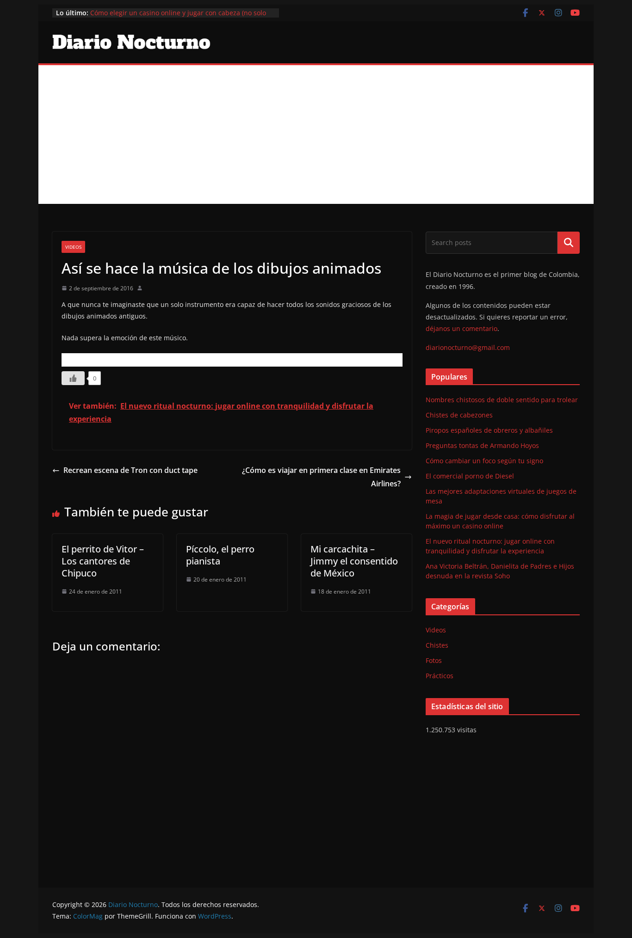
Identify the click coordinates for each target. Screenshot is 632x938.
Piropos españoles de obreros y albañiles (489, 430)
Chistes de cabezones (459, 415)
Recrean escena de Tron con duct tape (131, 470)
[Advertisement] (316, 134)
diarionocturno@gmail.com (468, 347)
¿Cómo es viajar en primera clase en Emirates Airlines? (321, 477)
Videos (73, 247)
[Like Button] (73, 378)
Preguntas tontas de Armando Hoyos (482, 445)
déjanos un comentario (461, 328)
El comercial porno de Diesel (470, 476)
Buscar (569, 243)
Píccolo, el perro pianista (220, 555)
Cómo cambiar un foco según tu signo (484, 460)
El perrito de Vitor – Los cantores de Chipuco (103, 561)
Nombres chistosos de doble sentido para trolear (502, 399)
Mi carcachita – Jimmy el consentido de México (354, 561)
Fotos (434, 660)
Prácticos (439, 675)
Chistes (437, 645)
